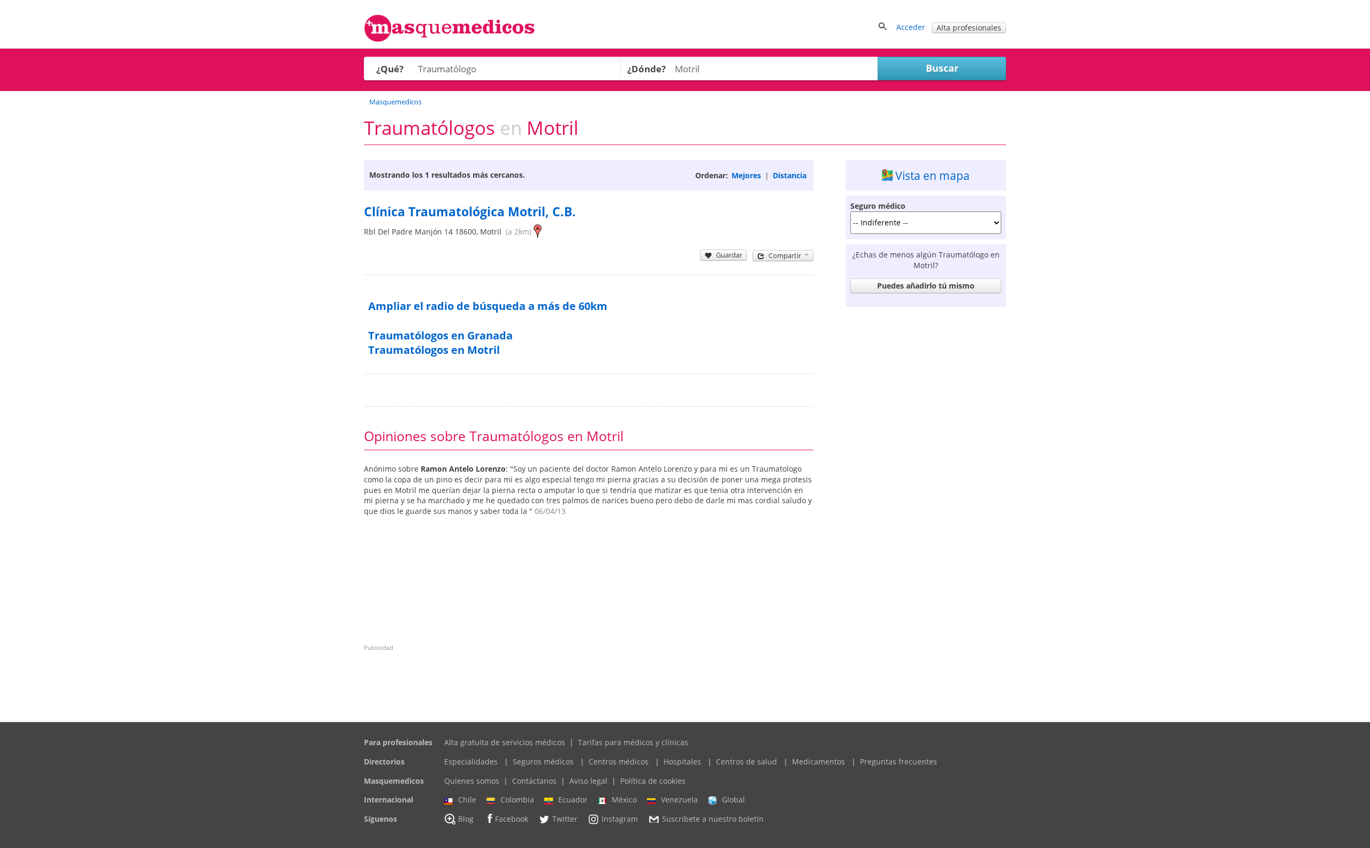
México (624, 799)
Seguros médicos (543, 761)
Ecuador (573, 799)
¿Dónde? (646, 69)
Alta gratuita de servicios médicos (504, 742)
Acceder (910, 27)
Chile (467, 799)
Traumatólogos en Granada (440, 335)
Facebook (511, 819)
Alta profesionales (969, 27)
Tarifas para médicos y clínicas (633, 742)
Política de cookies (653, 781)
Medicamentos (818, 761)
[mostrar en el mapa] (538, 231)
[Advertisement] (926, 472)
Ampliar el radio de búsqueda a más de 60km (487, 306)
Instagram (620, 819)
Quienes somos (471, 781)
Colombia (517, 799)
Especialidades (471, 761)
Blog (466, 819)
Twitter (564, 819)
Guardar (729, 255)
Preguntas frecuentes (898, 761)
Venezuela (679, 799)
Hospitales (682, 761)
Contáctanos (534, 781)
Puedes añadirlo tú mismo (926, 286)
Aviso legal (588, 781)
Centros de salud (746, 761)
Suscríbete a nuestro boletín (713, 819)
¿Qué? (390, 69)
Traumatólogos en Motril (434, 350)
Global (733, 799)
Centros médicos (619, 761)
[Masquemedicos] (449, 39)
